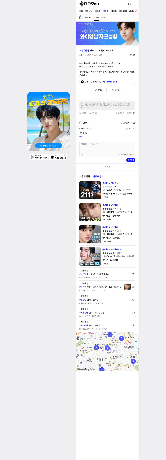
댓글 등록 (131, 160)
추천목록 (94, 113)
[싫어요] (130, 129)
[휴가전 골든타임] (48, 121)
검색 (129, 4)
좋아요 (100, 90)
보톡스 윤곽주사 (95, 325)
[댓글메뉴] (134, 128)
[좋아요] (127, 129)
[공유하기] (134, 55)
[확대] (136, 334)
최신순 (133, 123)
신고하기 (121, 113)
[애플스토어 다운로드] (58, 157)
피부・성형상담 (85, 11)
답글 (80, 136)
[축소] (136, 354)
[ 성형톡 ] (83, 270)
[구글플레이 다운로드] (39, 157)
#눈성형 (82, 274)
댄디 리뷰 (123, 11)
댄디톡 (97, 11)
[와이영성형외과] (107, 44)
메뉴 (134, 4)
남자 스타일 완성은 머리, (101, 82)
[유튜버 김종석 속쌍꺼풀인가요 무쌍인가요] (127, 287)
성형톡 (105, 11)
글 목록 (107, 167)
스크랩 (84, 113)
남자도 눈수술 (93, 300)
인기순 (125, 123)
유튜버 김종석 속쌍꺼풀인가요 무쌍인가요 (104, 287)
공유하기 (132, 113)
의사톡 (114, 11)
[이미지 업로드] (94, 154)
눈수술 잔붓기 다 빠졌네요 (98, 274)
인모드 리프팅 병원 (97, 312)
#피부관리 (84, 50)
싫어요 (117, 90)
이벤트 (133, 11)
